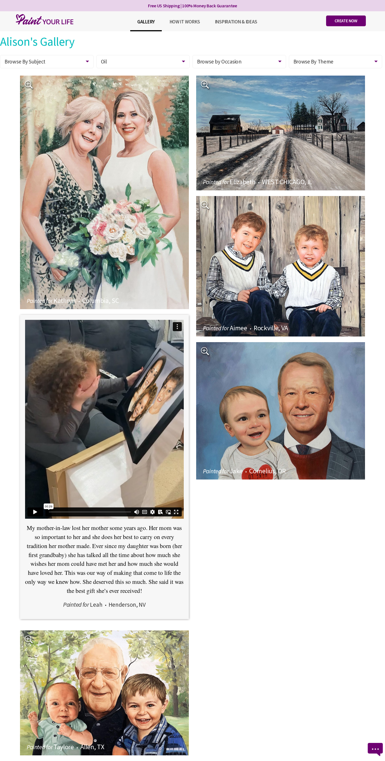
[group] (104, 192)
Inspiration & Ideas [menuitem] (236, 22)
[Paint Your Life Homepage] (44, 19)
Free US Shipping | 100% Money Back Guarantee (192, 5)
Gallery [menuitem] (146, 22)
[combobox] (239, 61)
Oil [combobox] (104, 61)
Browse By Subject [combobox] (25, 61)
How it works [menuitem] (185, 22)
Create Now (346, 20)
